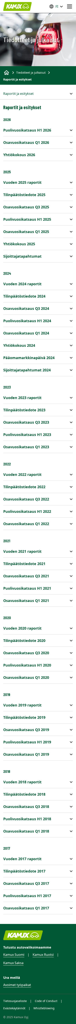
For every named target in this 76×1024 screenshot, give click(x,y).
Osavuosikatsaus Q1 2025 (26, 231)
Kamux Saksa (13, 963)
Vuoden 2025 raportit (22, 182)
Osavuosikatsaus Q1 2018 (26, 831)
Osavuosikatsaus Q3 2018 (26, 806)
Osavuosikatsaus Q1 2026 (26, 142)
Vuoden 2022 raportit (22, 474)
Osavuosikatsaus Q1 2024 (26, 333)
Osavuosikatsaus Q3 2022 (26, 499)
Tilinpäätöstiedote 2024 (24, 296)
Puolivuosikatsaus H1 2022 (27, 511)
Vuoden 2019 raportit (22, 705)
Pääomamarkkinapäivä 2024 (29, 357)
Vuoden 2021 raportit (22, 551)
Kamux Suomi (13, 954)
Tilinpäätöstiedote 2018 (24, 794)
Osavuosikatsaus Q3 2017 (26, 883)
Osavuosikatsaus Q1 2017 (26, 908)
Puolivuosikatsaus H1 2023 (27, 434)
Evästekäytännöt (14, 1008)
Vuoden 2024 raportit (22, 283)
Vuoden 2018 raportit (22, 781)
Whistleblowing (44, 1008)
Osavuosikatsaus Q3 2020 (26, 652)
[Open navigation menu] (69, 6)
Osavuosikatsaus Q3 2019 (26, 729)
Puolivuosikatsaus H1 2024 (27, 320)
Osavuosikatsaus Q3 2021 (26, 576)
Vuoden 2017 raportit (22, 858)
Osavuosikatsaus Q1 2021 (26, 600)
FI (57, 6)
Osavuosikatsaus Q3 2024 (26, 308)
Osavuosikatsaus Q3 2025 (26, 207)
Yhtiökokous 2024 (19, 345)
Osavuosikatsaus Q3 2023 (26, 422)
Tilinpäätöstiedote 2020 (24, 640)
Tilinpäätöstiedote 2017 (24, 871)
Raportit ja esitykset (18, 93)
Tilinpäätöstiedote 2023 (24, 410)
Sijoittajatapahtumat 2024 (27, 370)
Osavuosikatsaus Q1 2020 (26, 677)
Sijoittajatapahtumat (22, 256)
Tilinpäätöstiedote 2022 (24, 486)
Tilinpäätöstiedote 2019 (24, 717)
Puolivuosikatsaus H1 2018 (27, 818)
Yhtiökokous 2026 (19, 154)
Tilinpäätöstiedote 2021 (24, 563)
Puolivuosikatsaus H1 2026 (27, 130)
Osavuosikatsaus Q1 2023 (26, 446)
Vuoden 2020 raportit (22, 628)
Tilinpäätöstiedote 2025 (24, 194)
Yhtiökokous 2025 (19, 243)
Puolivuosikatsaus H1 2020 (27, 665)
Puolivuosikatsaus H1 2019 (27, 742)
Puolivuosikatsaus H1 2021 (27, 588)
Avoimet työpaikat (17, 985)
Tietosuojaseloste (15, 1001)
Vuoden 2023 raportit (22, 397)
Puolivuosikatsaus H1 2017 (27, 895)
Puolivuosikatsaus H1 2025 (27, 219)
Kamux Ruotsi (43, 954)
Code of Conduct (46, 1001)
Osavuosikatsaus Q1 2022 (26, 523)
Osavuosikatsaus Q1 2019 (26, 754)
